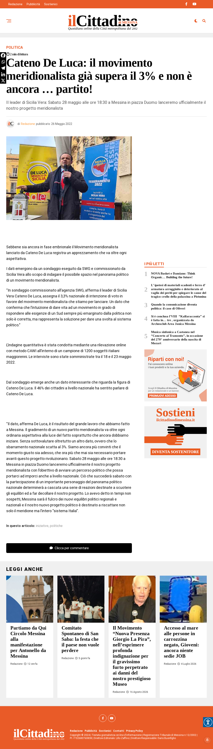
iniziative (42, 526)
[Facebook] (3, 55)
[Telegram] (3, 68)
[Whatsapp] (3, 62)
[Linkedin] (3, 74)
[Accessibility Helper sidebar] (208, 722)
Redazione (15, 4)
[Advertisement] (175, 166)
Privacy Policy (134, 730)
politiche (56, 526)
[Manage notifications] (207, 740)
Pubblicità (33, 4)
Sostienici (50, 4)
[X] (3, 80)
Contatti (118, 730)
